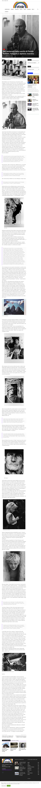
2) (15, 278)
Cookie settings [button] (4, 785)
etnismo (12, 9)
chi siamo (6, 11)
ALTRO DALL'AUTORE (14, 740)
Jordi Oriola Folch (30, 87)
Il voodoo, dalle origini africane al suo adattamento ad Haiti (35, 104)
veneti (6, 49)
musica (21, 9)
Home (3, 13)
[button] (38, 9)
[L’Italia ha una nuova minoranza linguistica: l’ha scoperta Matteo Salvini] (30, 94)
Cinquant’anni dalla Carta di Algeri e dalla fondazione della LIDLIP (35, 109)
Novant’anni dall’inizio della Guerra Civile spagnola (13, 749)
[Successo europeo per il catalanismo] (33, 79)
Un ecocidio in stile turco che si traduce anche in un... (22, 773)
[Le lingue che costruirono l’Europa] (30, 100)
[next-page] (4, 753)
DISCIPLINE (6, 13)
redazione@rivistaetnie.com (7, 769)
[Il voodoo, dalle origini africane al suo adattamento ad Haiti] (30, 104)
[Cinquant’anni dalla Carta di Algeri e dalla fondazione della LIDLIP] (30, 109)
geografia (28, 9)
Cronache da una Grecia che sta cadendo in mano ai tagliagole (21, 736)
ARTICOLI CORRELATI (6, 740)
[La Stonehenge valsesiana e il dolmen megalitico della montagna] (5, 745)
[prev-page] (2, 753)
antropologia (7, 9)
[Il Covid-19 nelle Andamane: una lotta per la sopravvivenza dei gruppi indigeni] (17, 767)
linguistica (16, 9)
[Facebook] (3, 772)
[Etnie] (20, 4)
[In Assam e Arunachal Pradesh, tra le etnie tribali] (17, 763)
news (33, 9)
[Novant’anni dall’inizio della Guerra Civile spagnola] (14, 745)
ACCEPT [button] (8, 785)
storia (25, 9)
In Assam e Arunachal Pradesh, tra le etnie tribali (23, 763)
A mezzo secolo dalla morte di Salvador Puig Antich (22, 749)
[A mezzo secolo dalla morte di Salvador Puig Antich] (22, 745)
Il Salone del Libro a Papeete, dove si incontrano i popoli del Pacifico (7, 736)
